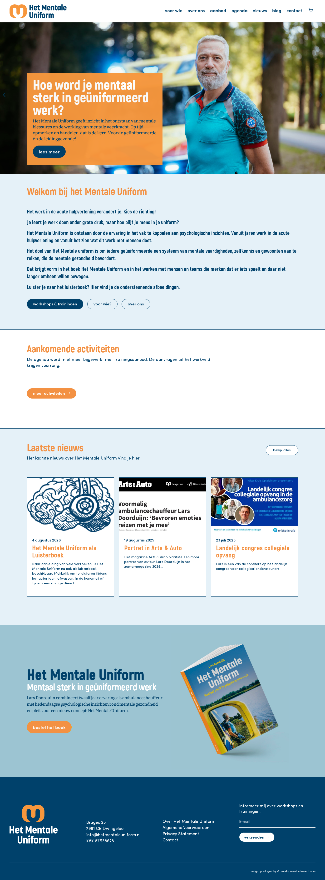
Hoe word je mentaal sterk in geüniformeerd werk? (90, 98)
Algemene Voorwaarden (185, 828)
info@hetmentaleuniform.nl (113, 835)
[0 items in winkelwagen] (311, 10)
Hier (94, 287)
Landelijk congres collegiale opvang (253, 551)
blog (276, 10)
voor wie (173, 10)
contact (294, 10)
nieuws (260, 10)
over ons (196, 10)
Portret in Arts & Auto (153, 548)
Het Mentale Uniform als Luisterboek (64, 551)
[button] (4, 95)
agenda (239, 10)
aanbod (218, 10)
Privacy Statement (180, 834)
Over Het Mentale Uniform (189, 822)
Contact (170, 840)
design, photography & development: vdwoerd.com (282, 871)
